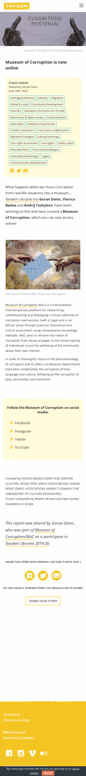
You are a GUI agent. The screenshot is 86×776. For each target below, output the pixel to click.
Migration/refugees (22, 136)
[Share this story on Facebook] (12, 170)
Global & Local (19, 104)
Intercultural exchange (24, 156)
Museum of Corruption (21, 305)
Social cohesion (56, 117)
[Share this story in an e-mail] (25, 170)
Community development (47, 104)
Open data (16, 124)
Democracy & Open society (27, 117)
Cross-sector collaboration (53, 130)
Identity (43, 98)
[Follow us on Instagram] (21, 752)
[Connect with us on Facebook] (9, 752)
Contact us (11, 714)
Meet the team (15, 732)
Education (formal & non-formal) (44, 111)
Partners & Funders (18, 738)
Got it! (48, 773)
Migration (57, 98)
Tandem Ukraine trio (21, 199)
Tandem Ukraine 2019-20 (27, 543)
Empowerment (19, 149)
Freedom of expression (41, 124)
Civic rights (47, 143)
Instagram (23, 431)
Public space (65, 143)
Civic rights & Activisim (24, 143)
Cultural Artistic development (28, 162)
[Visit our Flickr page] (44, 752)
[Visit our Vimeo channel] (32, 752)
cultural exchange (48, 136)
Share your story (43, 601)
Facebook (22, 423)
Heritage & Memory (22, 98)
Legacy (46, 156)
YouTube (22, 447)
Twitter (20, 439)
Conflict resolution (21, 130)
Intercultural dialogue (45, 149)
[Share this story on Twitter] (18, 170)
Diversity (15, 111)
